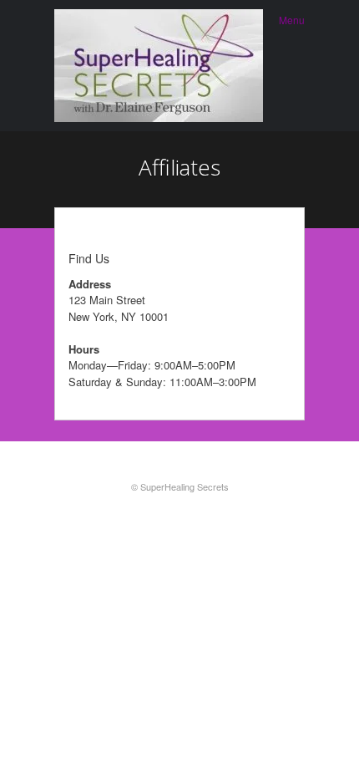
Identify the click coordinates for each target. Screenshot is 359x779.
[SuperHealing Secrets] (158, 65)
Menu (292, 20)
